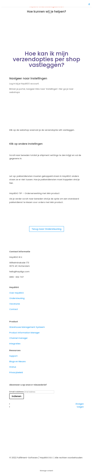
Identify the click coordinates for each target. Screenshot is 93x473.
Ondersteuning (16, 298)
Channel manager (18, 338)
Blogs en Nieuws (17, 361)
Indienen (16, 396)
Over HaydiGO (16, 292)
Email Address (16, 391)
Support (13, 355)
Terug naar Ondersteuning (46, 229)
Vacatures (14, 303)
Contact (13, 309)
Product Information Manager (24, 332)
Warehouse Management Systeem (27, 327)
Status (12, 366)
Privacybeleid (16, 372)
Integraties (14, 343)
